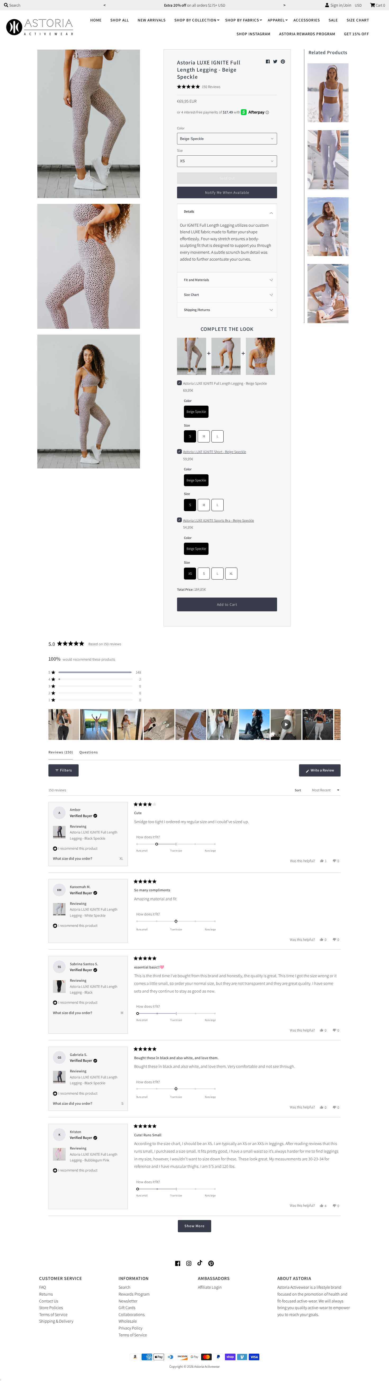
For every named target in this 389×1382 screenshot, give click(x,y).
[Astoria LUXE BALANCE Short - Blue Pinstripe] (328, 225)
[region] (194, 724)
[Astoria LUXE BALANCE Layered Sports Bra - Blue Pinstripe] (328, 91)
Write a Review (325, 771)
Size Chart (358, 20)
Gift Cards (127, 1307)
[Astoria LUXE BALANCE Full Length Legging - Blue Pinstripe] (328, 158)
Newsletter (128, 1301)
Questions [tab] (88, 754)
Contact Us (48, 1301)
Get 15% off (356, 33)
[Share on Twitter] (275, 61)
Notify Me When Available (227, 192)
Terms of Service (53, 1314)
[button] (198, 87)
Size (180, 150)
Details (189, 211)
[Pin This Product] (283, 61)
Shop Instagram (253, 33)
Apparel (276, 20)
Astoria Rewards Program (307, 33)
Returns (46, 1294)
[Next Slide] (336, 724)
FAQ (42, 1287)
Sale (333, 20)
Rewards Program (134, 1294)
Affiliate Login (210, 1287)
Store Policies (51, 1307)
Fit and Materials (196, 280)
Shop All (119, 20)
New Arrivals (152, 20)
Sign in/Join (340, 5)
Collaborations (132, 1314)
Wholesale (128, 1321)
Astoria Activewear (207, 1366)
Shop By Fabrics (242, 20)
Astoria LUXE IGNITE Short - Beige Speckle (214, 451)
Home (96, 20)
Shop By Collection (195, 20)
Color (180, 128)
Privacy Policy (130, 1328)
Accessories (306, 20)
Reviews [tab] (60, 754)
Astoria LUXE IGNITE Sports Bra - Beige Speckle (218, 520)
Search (124, 1287)
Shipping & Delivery (56, 1321)
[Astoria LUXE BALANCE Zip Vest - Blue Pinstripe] (328, 292)
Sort (298, 790)
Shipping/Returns (197, 310)
